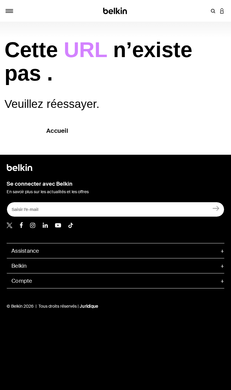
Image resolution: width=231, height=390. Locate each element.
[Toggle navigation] (9, 11)
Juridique (89, 306)
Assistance (25, 250)
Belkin (19, 266)
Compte (21, 281)
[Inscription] (216, 208)
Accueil (57, 131)
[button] (212, 11)
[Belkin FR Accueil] (115, 10)
